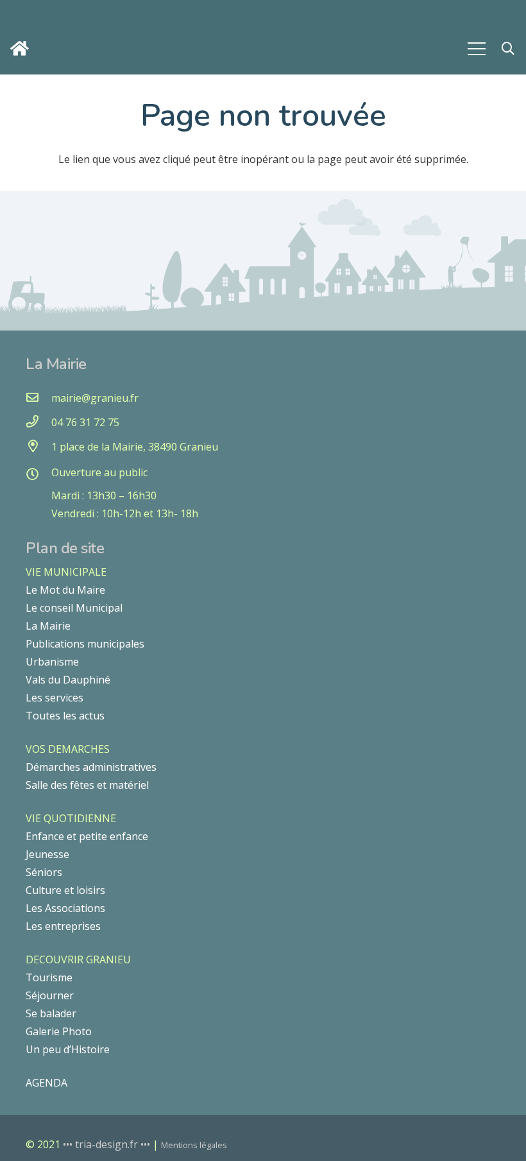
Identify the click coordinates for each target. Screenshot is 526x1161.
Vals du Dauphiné (68, 680)
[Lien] (22, 48)
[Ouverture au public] (38, 475)
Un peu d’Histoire (68, 1049)
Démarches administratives (91, 767)
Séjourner (50, 995)
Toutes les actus (65, 716)
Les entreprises (63, 926)
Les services (54, 698)
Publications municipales (85, 644)
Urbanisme (52, 662)
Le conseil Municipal (74, 608)
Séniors (44, 872)
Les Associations (65, 908)
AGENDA (46, 1083)
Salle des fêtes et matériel (87, 785)
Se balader (51, 1013)
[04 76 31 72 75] (38, 422)
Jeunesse (47, 854)
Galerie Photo (59, 1031)
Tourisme (49, 977)
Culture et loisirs (65, 890)
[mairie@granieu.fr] (38, 398)
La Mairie (48, 626)
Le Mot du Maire (65, 590)
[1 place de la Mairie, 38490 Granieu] (38, 447)
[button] (508, 49)
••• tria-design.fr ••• (108, 1144)
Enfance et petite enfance (87, 836)
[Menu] (476, 49)
